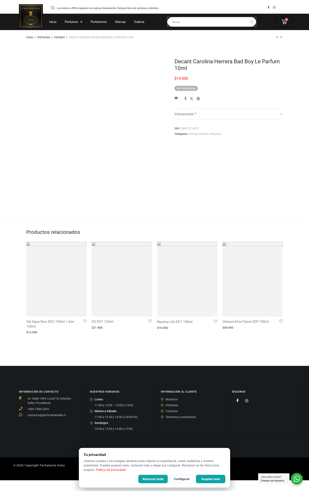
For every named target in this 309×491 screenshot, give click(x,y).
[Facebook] (236, 400)
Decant (193, 133)
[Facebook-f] (268, 7)
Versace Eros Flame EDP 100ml (245, 322)
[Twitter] (245, 400)
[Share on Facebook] (185, 99)
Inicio (52, 22)
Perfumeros (99, 22)
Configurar (182, 479)
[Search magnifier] (251, 22)
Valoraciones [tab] (185, 113)
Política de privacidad (111, 469)
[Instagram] (274, 7)
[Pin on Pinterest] (198, 99)
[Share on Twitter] (191, 99)
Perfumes (71, 22)
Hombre (59, 37)
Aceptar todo (210, 479)
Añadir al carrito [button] (35, 332)
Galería (139, 22)
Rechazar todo (153, 479)
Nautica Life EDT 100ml (175, 322)
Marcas (120, 22)
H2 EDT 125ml (102, 322)
